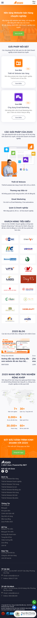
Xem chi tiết (18, 33)
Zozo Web (18, 70)
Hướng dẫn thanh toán (8, 534)
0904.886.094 (13, 596)
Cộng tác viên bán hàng (9, 555)
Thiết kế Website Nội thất (9, 495)
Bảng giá (4, 508)
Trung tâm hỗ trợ (6, 537)
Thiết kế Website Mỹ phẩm (9, 498)
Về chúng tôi (5, 505)
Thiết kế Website (18, 182)
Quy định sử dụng (7, 516)
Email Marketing (19, 199)
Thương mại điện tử (18, 190)
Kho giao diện (5, 510)
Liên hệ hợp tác (6, 558)
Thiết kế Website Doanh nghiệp (11, 481)
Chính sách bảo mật (7, 513)
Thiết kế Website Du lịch (9, 487)
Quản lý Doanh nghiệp (18, 208)
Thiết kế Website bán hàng (18, 73)
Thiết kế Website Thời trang (10, 484)
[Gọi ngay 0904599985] (34, 602)
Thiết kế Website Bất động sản (11, 489)
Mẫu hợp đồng (6, 519)
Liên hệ (3, 545)
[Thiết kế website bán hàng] (18, 63)
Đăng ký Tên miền (7, 529)
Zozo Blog (18, 331)
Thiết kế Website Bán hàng (10, 478)
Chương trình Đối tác (8, 552)
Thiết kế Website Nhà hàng (10, 492)
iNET (25, 465)
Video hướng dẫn (7, 540)
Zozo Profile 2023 (7, 521)
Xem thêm (18, 83)
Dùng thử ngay (18, 452)
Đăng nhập (34, 2)
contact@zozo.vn (13, 575)
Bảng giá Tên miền (7, 531)
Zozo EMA (18, 104)
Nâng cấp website (7, 355)
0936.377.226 (13, 578)
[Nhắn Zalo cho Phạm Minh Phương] (34, 607)
